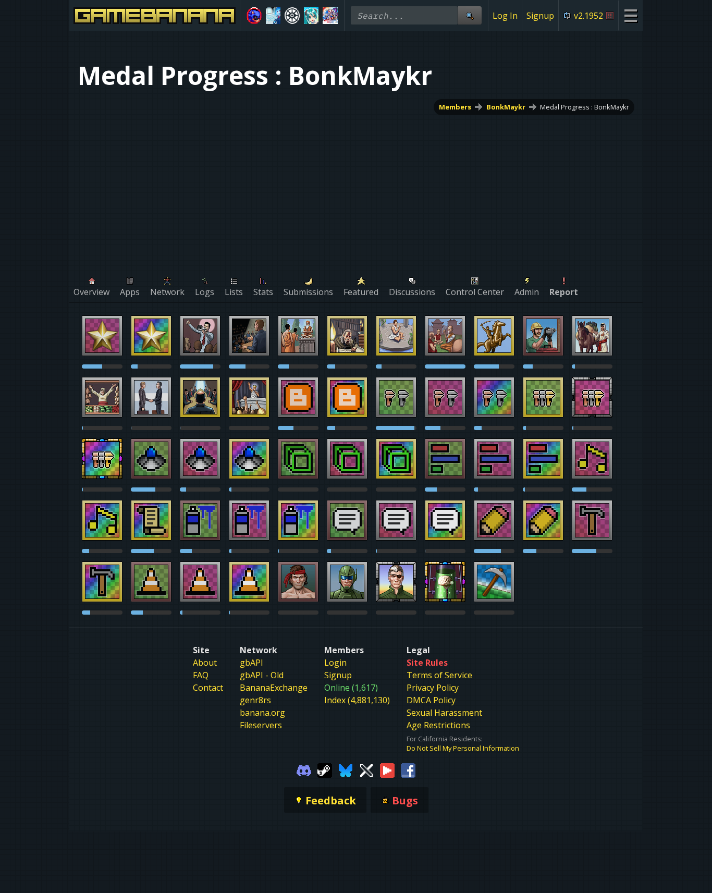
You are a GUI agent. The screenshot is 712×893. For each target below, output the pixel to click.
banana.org (262, 712)
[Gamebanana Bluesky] (345, 769)
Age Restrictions (438, 725)
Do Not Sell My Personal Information (463, 748)
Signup (540, 15)
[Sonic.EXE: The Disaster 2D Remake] (254, 15)
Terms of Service (439, 675)
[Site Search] (470, 15)
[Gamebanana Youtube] (387, 769)
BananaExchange (274, 687)
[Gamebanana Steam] (324, 769)
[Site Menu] (630, 15)
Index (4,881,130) (357, 700)
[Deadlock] (292, 15)
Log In (505, 15)
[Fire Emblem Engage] (330, 15)
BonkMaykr (505, 107)
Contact (208, 687)
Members (455, 107)
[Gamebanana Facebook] (408, 769)
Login (335, 662)
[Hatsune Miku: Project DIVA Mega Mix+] (311, 15)
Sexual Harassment (444, 712)
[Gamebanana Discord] (304, 769)
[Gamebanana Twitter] (366, 769)
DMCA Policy (431, 700)
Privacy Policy (433, 687)
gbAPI (251, 662)
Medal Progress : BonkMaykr (584, 107)
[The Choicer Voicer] (273, 15)
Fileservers (261, 725)
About (205, 662)
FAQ (200, 675)
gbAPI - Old (262, 675)
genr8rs (255, 700)
